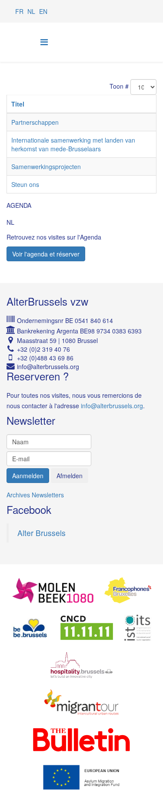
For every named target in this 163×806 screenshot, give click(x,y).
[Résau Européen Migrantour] (81, 702)
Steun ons (25, 184)
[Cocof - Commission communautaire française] (127, 590)
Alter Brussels (41, 532)
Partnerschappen (35, 122)
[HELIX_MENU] (44, 41)
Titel (17, 104)
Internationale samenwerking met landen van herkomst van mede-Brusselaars (73, 144)
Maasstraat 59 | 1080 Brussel (57, 340)
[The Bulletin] (81, 740)
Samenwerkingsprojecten (46, 166)
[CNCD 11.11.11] (87, 628)
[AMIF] (81, 777)
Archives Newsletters (35, 494)
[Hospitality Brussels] (81, 665)
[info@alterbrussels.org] (86, 366)
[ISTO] (138, 628)
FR (19, 11)
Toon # (119, 86)
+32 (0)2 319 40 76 (43, 349)
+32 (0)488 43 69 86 (45, 357)
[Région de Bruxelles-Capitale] (30, 628)
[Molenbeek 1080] (53, 590)
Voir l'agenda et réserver (46, 254)
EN (43, 11)
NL (31, 11)
